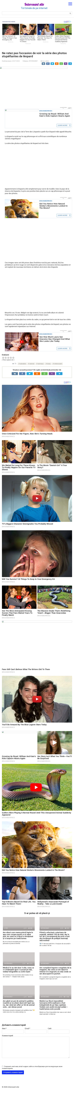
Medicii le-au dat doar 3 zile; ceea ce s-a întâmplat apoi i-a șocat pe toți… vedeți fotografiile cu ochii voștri (18, 970)
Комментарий (7, 1036)
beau (48, 364)
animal (32, 364)
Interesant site (34, 4)
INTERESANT (33, 61)
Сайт (50, 1028)
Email (27, 1028)
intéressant (58, 364)
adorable (23, 364)
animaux (40, 364)
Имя (4, 1028)
